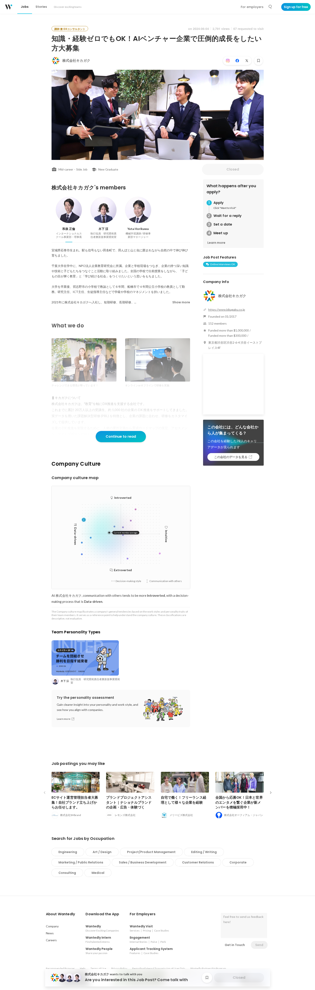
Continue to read (121, 436)
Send (259, 945)
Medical (98, 873)
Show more (181, 302)
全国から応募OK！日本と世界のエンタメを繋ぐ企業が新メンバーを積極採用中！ (239, 802)
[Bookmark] (258, 60)
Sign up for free (296, 7)
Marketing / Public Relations (80, 862)
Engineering (67, 852)
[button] (60, 914)
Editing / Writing (204, 852)
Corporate (238, 862)
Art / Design (102, 852)
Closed (232, 169)
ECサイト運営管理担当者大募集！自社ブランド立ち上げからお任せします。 (75, 802)
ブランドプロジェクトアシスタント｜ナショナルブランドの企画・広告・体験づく (129, 802)
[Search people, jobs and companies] (270, 7)
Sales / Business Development (142, 862)
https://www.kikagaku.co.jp (226, 309)
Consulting (67, 873)
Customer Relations (198, 862)
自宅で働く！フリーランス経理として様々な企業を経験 (184, 800)
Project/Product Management (151, 852)
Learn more (216, 243)
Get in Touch (235, 945)
